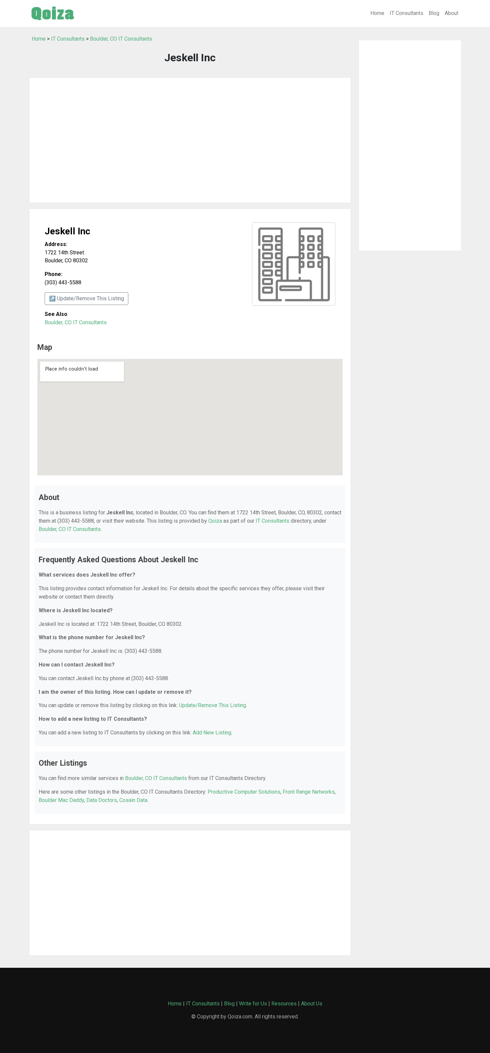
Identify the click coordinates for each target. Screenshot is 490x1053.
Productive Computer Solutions (244, 792)
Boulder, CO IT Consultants (121, 39)
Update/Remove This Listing (212, 705)
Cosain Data (133, 800)
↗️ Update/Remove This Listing (86, 298)
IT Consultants (406, 13)
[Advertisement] (190, 140)
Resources (284, 1003)
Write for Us (253, 1003)
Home (377, 13)
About (451, 13)
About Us (311, 1003)
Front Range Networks (309, 792)
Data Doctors (101, 800)
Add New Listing (212, 732)
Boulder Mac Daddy (61, 800)
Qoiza (215, 521)
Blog (434, 13)
